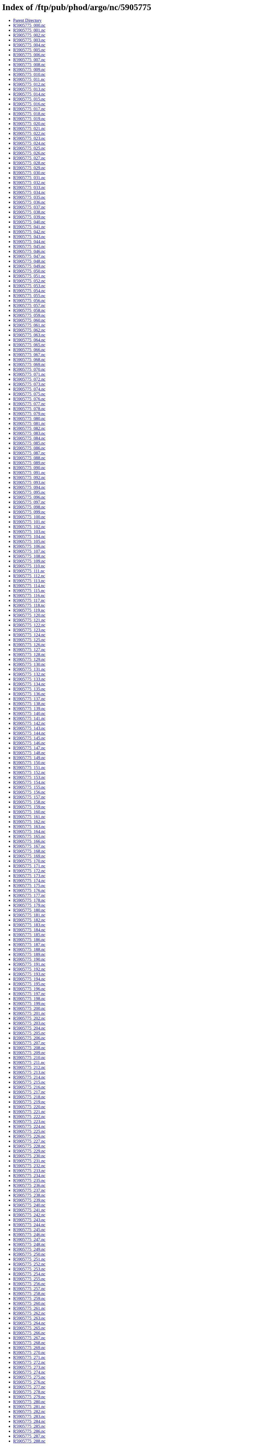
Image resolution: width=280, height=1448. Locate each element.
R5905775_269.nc (29, 1347)
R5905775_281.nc (29, 1406)
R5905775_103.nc (29, 531)
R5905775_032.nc (29, 182)
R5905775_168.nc (29, 851)
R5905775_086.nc (29, 448)
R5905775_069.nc (29, 364)
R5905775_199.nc (29, 1003)
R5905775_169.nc (29, 856)
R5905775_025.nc (29, 148)
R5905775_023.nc (29, 138)
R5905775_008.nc (29, 64)
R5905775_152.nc (29, 772)
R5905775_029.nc (29, 168)
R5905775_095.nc (29, 492)
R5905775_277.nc (29, 1387)
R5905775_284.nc (29, 1421)
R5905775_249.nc (29, 1249)
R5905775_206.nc (29, 1038)
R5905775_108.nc (29, 556)
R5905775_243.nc (29, 1219)
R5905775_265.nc (29, 1328)
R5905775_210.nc (29, 1057)
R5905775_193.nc (29, 974)
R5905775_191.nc (29, 964)
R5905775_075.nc (29, 394)
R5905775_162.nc (29, 821)
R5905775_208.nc (29, 1047)
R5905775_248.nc (29, 1244)
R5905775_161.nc (29, 816)
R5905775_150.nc (29, 762)
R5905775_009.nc (29, 69)
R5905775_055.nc (29, 295)
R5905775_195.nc (29, 984)
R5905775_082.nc (29, 428)
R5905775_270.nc (29, 1352)
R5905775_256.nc (29, 1283)
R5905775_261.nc (29, 1308)
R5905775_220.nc (29, 1106)
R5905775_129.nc (29, 659)
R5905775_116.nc (29, 595)
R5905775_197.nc (29, 993)
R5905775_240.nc (29, 1205)
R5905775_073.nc (29, 384)
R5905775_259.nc (29, 1298)
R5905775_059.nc (29, 315)
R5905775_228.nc (29, 1146)
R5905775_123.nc (29, 630)
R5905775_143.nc (29, 728)
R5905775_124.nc (29, 635)
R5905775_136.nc (29, 694)
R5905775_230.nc (29, 1156)
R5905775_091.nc (29, 472)
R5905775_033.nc (29, 187)
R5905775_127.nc (29, 649)
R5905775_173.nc (29, 875)
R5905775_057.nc (29, 305)
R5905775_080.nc (29, 418)
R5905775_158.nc (29, 802)
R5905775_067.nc (29, 354)
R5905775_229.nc (29, 1151)
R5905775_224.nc (29, 1126)
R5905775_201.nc (29, 1013)
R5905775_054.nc (29, 290)
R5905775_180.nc (29, 910)
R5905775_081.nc (29, 423)
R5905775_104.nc (29, 536)
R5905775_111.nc (29, 571)
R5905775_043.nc (29, 236)
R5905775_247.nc (29, 1239)
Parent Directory (27, 20)
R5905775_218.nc (29, 1097)
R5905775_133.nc (29, 679)
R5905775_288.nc (29, 1441)
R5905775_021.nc (29, 128)
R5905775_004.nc (29, 45)
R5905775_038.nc (29, 212)
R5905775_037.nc (29, 207)
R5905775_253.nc (29, 1269)
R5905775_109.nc (29, 561)
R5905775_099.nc (29, 512)
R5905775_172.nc (29, 870)
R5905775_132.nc (29, 674)
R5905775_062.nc (29, 330)
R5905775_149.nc (29, 757)
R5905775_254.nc (29, 1274)
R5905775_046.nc (29, 251)
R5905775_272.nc (29, 1362)
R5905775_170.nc (29, 861)
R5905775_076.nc (29, 399)
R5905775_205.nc (29, 1033)
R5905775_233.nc (29, 1170)
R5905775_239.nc (29, 1200)
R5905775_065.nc (29, 344)
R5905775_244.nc (29, 1224)
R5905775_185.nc (29, 934)
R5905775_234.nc (29, 1175)
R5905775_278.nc (29, 1392)
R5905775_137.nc (29, 698)
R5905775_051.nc (29, 276)
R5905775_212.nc (29, 1067)
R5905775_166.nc (29, 841)
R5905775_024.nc (29, 143)
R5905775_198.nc (29, 998)
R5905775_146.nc (29, 743)
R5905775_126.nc (29, 644)
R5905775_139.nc (29, 708)
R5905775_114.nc (29, 585)
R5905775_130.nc (29, 664)
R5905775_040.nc (29, 222)
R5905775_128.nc (29, 654)
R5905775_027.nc (29, 158)
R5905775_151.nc (29, 767)
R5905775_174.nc (29, 880)
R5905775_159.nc (29, 807)
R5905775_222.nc (29, 1116)
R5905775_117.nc (29, 600)
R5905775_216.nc (29, 1087)
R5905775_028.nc (29, 163)
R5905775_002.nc (29, 35)
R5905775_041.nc (29, 226)
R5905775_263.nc (29, 1318)
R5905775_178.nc (29, 900)
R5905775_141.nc (29, 718)
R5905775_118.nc (29, 605)
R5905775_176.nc (29, 890)
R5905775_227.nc (29, 1141)
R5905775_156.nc (29, 792)
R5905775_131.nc (29, 669)
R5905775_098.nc (29, 507)
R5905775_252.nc (29, 1264)
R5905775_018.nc (29, 113)
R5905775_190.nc (29, 959)
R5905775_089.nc (29, 462)
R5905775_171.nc (29, 866)
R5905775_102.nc (29, 526)
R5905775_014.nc (29, 94)
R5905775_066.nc (29, 349)
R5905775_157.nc (29, 797)
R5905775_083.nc (29, 433)
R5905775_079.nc (29, 413)
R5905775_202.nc (29, 1018)
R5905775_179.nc (29, 905)
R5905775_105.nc (29, 541)
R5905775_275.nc (29, 1377)
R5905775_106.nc (29, 546)
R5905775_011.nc (29, 79)
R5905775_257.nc (29, 1288)
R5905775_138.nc (29, 703)
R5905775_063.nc (29, 335)
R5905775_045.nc (29, 246)
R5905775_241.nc (29, 1210)
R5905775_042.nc (29, 231)
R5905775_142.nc (29, 723)
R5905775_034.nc (29, 192)
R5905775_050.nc (29, 271)
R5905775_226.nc (29, 1136)
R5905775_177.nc (29, 895)
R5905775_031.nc (29, 177)
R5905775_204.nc (29, 1028)
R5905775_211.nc (29, 1062)
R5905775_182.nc (29, 920)
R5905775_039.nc (29, 217)
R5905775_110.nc (29, 566)
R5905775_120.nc (29, 615)
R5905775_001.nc (29, 30)
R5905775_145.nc (29, 738)
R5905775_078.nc (29, 408)
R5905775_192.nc (29, 969)
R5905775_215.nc (29, 1082)
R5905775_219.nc (29, 1102)
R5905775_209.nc (29, 1052)
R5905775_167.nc (29, 846)
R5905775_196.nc (29, 988)
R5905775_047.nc (29, 256)
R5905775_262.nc (29, 1313)
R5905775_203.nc (29, 1023)
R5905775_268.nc (29, 1342)
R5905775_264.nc (29, 1323)
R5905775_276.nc (29, 1382)
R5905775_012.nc (29, 84)
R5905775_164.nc (29, 831)
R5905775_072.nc (29, 379)
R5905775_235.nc (29, 1180)
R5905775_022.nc (29, 133)
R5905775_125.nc (29, 639)
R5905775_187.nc (29, 944)
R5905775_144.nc (29, 733)
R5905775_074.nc (29, 389)
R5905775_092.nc (29, 477)
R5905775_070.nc (29, 369)
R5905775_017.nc (29, 109)
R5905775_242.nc (29, 1215)
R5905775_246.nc (29, 1234)
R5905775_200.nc (29, 1008)
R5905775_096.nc (29, 497)
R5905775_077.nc (29, 403)
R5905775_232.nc (29, 1165)
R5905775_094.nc (29, 487)
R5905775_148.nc (29, 752)
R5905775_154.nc (29, 782)
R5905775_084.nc (29, 438)
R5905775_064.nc (29, 340)
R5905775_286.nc (29, 1431)
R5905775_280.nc (29, 1401)
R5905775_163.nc (29, 826)
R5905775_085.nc (29, 443)
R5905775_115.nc (29, 590)
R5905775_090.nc (29, 467)
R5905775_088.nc (29, 458)
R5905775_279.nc (29, 1396)
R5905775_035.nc (29, 197)
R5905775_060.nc (29, 320)
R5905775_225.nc (29, 1131)
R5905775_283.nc (29, 1416)
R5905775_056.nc (29, 300)
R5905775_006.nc (29, 54)
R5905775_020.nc (29, 123)
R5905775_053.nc (29, 285)
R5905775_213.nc (29, 1072)
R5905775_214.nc (29, 1077)
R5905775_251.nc (29, 1259)
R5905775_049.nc (29, 266)
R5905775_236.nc (29, 1185)
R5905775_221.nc (29, 1111)
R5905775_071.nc (29, 374)
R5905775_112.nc (29, 576)
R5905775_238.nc (29, 1195)
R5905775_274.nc (29, 1372)
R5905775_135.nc (29, 689)
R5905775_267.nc (29, 1337)
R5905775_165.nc (29, 836)
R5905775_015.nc (29, 99)
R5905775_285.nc (29, 1426)
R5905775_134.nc (29, 684)
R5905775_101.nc (29, 521)
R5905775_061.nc (29, 325)
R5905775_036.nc (29, 202)
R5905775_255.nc (29, 1278)
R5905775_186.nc (29, 939)
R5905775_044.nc (29, 241)
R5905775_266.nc (29, 1333)
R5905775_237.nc (29, 1190)
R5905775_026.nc (29, 153)
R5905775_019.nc (29, 118)
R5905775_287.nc (29, 1436)
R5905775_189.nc (29, 954)
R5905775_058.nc (29, 310)
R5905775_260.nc (29, 1303)
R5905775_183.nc (29, 925)
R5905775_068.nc (29, 359)
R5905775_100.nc (29, 517)
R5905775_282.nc (29, 1411)
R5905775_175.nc (29, 885)
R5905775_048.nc (29, 261)
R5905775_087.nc (29, 453)
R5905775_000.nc (29, 25)
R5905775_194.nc (29, 979)
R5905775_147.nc (29, 748)
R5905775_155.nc (29, 787)
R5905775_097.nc (29, 502)
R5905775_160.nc (29, 811)
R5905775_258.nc (29, 1293)
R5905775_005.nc (29, 50)
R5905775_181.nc (29, 915)
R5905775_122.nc (29, 625)
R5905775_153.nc (29, 777)
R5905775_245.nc (29, 1229)
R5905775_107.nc (29, 551)
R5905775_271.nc (29, 1357)
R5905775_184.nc (29, 929)
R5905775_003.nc (29, 40)
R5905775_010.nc (29, 74)
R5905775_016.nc (29, 104)
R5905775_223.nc (29, 1121)
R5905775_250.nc (29, 1254)
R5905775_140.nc (29, 713)
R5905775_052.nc (29, 281)
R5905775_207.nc (29, 1043)
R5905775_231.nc (29, 1161)
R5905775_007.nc (29, 59)
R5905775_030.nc (29, 172)
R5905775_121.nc (29, 620)
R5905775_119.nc (29, 610)
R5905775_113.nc (29, 580)
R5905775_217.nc (29, 1092)
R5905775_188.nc (29, 949)
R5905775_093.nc (29, 482)
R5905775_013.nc (29, 89)
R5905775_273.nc (29, 1367)
